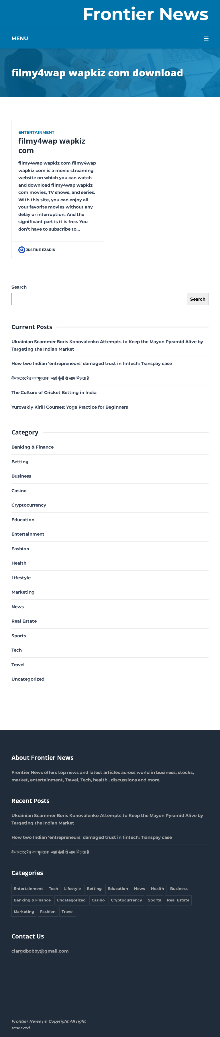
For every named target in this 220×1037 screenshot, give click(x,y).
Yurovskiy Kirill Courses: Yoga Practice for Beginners (69, 407)
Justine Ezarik (40, 250)
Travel (18, 664)
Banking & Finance (32, 447)
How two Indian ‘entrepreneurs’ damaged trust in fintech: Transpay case (91, 363)
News (17, 606)
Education (22, 519)
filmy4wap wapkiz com (51, 145)
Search (19, 287)
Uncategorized (27, 679)
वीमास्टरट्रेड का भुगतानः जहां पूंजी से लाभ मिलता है (50, 378)
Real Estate (24, 621)
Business (21, 476)
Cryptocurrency (28, 505)
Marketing (23, 592)
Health (18, 563)
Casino (19, 490)
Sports (18, 635)
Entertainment (36, 132)
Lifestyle (21, 577)
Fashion (20, 548)
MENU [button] (19, 38)
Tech (16, 650)
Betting (20, 461)
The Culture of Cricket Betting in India (54, 392)
